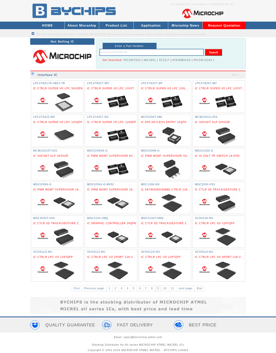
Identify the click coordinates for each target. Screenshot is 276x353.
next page (186, 288)
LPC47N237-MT (152, 83)
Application (151, 25)
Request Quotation (224, 25)
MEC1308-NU (150, 184)
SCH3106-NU (204, 218)
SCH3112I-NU (42, 251)
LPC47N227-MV (98, 83)
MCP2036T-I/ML (152, 116)
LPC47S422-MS (44, 116)
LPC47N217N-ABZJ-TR (49, 83)
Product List (116, 25)
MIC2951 (150, 60)
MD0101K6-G (204, 150)
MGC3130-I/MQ (97, 218)
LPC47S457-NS (98, 116)
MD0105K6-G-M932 (100, 184)
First (77, 288)
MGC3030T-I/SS (44, 218)
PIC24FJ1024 (203, 60)
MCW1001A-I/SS (206, 116)
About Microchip (81, 25)
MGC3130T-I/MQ (152, 218)
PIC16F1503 (132, 60)
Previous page (94, 288)
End (199, 288)
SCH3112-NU (96, 251)
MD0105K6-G (42, 184)
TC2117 (164, 60)
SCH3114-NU (204, 251)
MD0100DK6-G (97, 150)
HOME (47, 25)
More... (237, 74)
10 (165, 288)
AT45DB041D (181, 60)
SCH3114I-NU (150, 251)
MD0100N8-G (150, 150)
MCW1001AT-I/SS (45, 150)
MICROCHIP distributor (105, 34)
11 (172, 288)
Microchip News (185, 25)
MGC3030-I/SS (205, 184)
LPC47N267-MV (206, 83)
